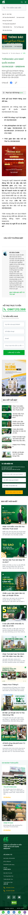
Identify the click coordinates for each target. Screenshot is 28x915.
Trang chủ (5, 53)
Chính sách (9, 908)
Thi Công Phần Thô (8, 876)
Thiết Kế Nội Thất (8, 882)
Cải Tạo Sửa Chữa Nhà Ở (9, 17)
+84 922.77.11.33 (10, 887)
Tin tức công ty (15, 53)
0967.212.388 (3, 914)
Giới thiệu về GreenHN (9, 858)
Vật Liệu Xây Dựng (7, 30)
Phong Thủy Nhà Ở (7, 20)
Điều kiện (20, 908)
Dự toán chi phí (20, 17)
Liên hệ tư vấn (14, 352)
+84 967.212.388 (10, 890)
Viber (25, 914)
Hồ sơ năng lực (7, 861)
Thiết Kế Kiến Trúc (7, 27)
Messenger (14, 914)
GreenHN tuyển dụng (8, 864)
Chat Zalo (8, 914)
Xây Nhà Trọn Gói (7, 873)
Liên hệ (5, 867)
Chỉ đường (6, 797)
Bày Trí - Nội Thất (7, 14)
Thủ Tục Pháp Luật (19, 27)
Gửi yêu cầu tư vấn (14, 492)
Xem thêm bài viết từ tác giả (17, 293)
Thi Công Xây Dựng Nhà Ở (9, 24)
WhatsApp (19, 914)
